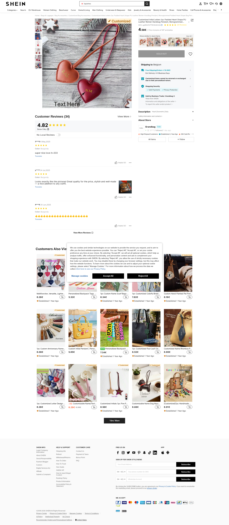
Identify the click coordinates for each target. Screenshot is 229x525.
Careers (39, 465)
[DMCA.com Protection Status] (124, 511)
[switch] (58, 135)
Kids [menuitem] (129, 10)
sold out (161, 53)
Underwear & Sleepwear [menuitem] (115, 10)
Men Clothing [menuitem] (97, 10)
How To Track (61, 464)
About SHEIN (41, 455)
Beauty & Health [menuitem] (160, 10)
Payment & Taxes (82, 454)
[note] (48, 301)
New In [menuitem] (23, 10)
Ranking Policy (61, 478)
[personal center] (200, 3)
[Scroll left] (218, 10)
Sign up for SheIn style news (129, 460)
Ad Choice (66, 517)
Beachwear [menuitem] (63, 10)
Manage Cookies (76, 513)
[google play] (168, 454)
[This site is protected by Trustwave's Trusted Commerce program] (118, 511)
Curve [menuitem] (73, 10)
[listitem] (143, 42)
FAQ (77, 461)
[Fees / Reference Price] (147, 30)
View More (115, 420)
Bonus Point (80, 457)
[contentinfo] (155, 504)
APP (162, 447)
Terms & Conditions (92, 513)
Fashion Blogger (42, 462)
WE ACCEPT (120, 498)
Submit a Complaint (43, 474)
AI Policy (39, 517)
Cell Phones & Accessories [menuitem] (200, 10)
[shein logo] (15, 3)
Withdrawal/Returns (63, 457)
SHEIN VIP (60, 470)
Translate (38, 156)
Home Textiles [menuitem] (182, 10)
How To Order (61, 461)
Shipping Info (61, 451)
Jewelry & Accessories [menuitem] (142, 10)
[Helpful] (116, 162)
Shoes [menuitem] (171, 10)
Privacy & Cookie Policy (167, 486)
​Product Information (63, 481)
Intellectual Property (52, 517)
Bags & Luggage (47, 15)
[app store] (163, 454)
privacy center (152, 488)
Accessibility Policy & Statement (63, 485)
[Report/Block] (130, 162)
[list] (137, 453)
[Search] (147, 3)
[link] (205, 3)
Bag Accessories (61, 15)
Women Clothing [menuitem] (49, 10)
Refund (58, 454)
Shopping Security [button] (153, 86)
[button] (216, 3)
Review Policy (42, 129)
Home (37, 15)
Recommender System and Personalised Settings (54, 520)
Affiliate (39, 471)
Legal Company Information (42, 451)
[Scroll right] (221, 10)
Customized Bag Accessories (79, 15)
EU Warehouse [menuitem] (35, 10)
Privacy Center (41, 513)
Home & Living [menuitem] (84, 10)
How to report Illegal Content (63, 474)
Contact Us (80, 451)
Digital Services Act (43, 468)
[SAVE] (190, 53)
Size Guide (60, 467)
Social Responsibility (43, 459)
